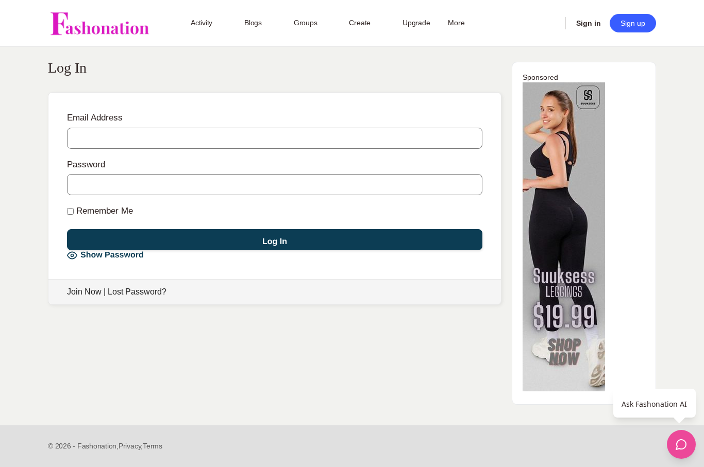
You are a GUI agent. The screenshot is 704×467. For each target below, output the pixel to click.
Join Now (84, 291)
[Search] (551, 23)
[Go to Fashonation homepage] (99, 23)
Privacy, (131, 446)
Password (86, 164)
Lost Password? (137, 291)
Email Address (95, 118)
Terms (152, 446)
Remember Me (103, 211)
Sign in (588, 23)
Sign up (633, 23)
